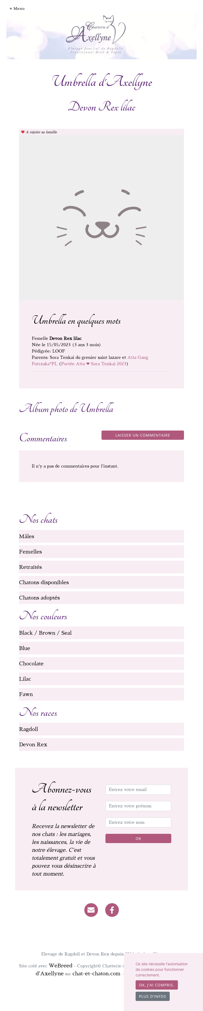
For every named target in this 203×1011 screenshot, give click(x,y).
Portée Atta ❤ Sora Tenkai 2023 (93, 364)
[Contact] (91, 909)
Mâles (26, 536)
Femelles (30, 551)
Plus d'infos (152, 996)
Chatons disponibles (44, 582)
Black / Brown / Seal (45, 632)
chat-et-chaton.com (97, 973)
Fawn (26, 694)
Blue (24, 648)
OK (138, 838)
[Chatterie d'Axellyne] (101, 36)
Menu (19, 8)
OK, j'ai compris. (156, 984)
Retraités (30, 567)
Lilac (25, 678)
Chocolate (31, 663)
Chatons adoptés (39, 597)
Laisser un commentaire (143, 435)
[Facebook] (112, 909)
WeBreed (60, 965)
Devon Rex (33, 744)
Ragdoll (28, 729)
